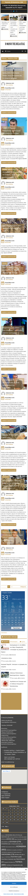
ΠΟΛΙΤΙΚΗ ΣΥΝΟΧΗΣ (8, 859)
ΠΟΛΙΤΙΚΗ (4, 319)
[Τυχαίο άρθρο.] (22, 51)
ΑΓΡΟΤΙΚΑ (18, 835)
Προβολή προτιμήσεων (14, 890)
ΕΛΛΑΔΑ (4, 263)
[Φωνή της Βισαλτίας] (2, 51)
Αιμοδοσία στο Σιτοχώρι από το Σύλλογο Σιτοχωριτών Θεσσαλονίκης (18, 684)
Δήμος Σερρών (5, 797)
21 (7, 819)
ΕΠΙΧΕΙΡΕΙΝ (5, 844)
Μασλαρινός (10, 852)
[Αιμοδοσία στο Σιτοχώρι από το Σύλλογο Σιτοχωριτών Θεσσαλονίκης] (5, 686)
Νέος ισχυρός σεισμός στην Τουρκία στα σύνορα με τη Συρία (11, 228)
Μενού (8, 51)
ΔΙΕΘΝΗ (4, 220)
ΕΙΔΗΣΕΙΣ (6, 841)
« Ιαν (2, 826)
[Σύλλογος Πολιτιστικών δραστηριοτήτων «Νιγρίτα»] (5, 677)
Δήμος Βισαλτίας (5, 795)
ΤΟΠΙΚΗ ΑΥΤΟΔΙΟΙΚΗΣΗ (14, 865)
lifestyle (3, 835)
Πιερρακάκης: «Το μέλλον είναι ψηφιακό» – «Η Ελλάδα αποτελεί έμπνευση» (12, 330)
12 (25, 814)
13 (3, 817)
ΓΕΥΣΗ (12, 837)
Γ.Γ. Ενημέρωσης (5, 793)
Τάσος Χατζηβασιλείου (18, 867)
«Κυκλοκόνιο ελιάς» (6, 658)
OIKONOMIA (10, 835)
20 (3, 819)
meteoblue (4, 632)
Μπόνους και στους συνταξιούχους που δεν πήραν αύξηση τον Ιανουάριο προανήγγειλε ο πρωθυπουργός (12, 538)
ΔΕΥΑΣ (21, 837)
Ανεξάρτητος (4, 791)
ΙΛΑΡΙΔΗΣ (4, 846)
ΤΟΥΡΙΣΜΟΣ (6, 867)
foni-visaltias (9, 85)
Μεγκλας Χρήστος (17, 852)
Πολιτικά (4, 63)
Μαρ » (6, 826)
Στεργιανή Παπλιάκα (9, 862)
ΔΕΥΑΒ (16, 837)
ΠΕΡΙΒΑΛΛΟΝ (19, 854)
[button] (26, 869)
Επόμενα (23, 586)
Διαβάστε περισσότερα (8, 112)
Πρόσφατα (14, 641)
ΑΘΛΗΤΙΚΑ (5, 837)
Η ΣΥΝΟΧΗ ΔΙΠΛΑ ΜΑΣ (16, 843)
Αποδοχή (14, 883)
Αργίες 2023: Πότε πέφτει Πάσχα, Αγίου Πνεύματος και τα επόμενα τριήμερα (12, 75)
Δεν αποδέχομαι (14, 887)
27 (3, 822)
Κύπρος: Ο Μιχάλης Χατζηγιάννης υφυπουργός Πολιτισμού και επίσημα (11, 130)
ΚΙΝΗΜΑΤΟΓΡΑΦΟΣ (12, 846)
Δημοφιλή (6, 641)
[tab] (5, 641)
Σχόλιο (23, 641)
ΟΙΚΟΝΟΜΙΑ (5, 427)
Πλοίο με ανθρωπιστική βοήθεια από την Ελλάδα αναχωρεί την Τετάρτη (10, 270)
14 (7, 817)
